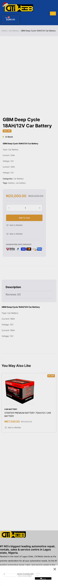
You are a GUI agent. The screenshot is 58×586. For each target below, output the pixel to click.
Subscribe (44, 578)
